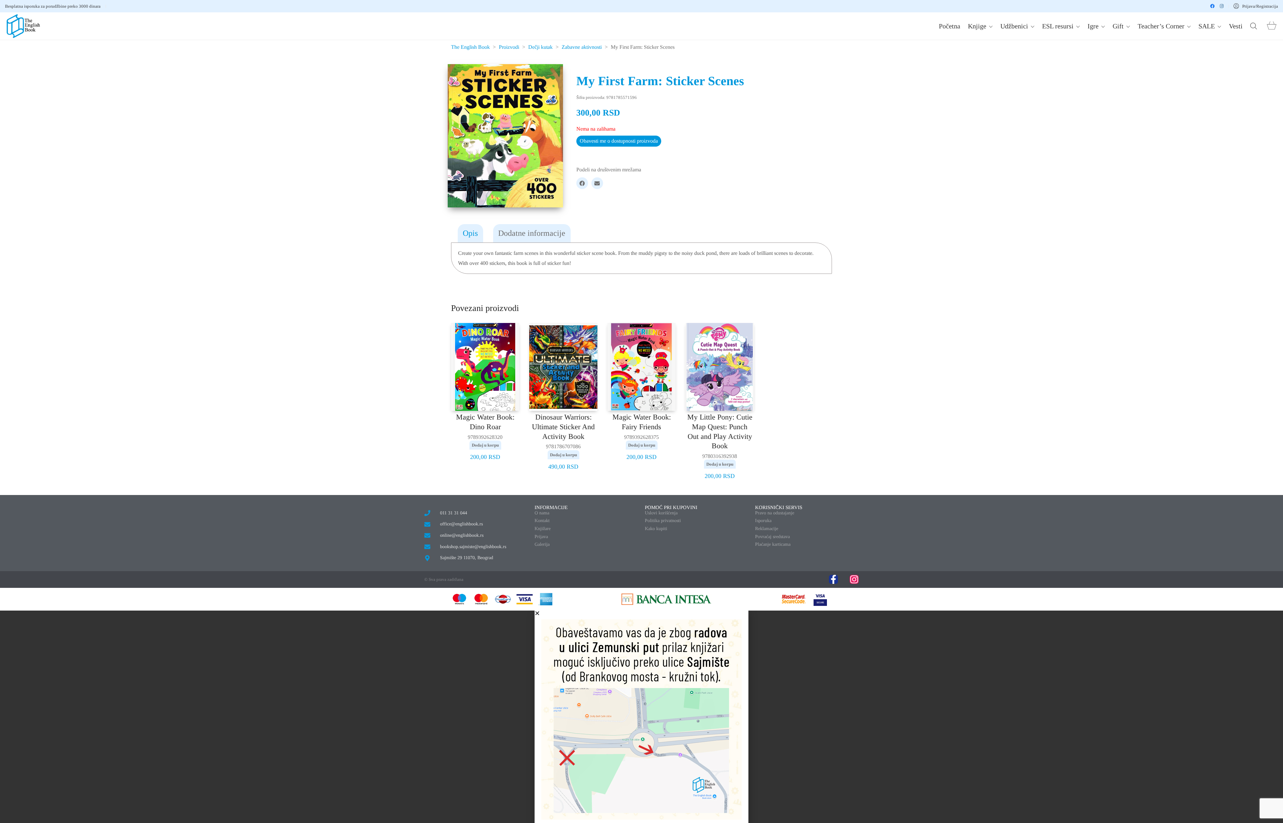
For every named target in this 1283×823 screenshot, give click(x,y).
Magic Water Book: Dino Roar (485, 422)
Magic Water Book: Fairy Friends (641, 422)
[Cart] (1271, 26)
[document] (641, 717)
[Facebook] (582, 183)
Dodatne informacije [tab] (531, 233)
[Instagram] (854, 579)
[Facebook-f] (833, 579)
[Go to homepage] (23, 26)
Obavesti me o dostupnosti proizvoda (619, 141)
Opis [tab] (470, 233)
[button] (641, 613)
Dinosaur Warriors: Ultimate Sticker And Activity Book (563, 426)
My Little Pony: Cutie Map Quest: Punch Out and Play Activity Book (719, 431)
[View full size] (459, 74)
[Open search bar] (1253, 26)
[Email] (597, 183)
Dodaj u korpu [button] (485, 445)
